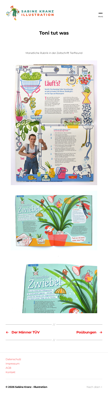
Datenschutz (13, 359)
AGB (8, 367)
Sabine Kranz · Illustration (31, 387)
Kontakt (10, 372)
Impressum (13, 363)
